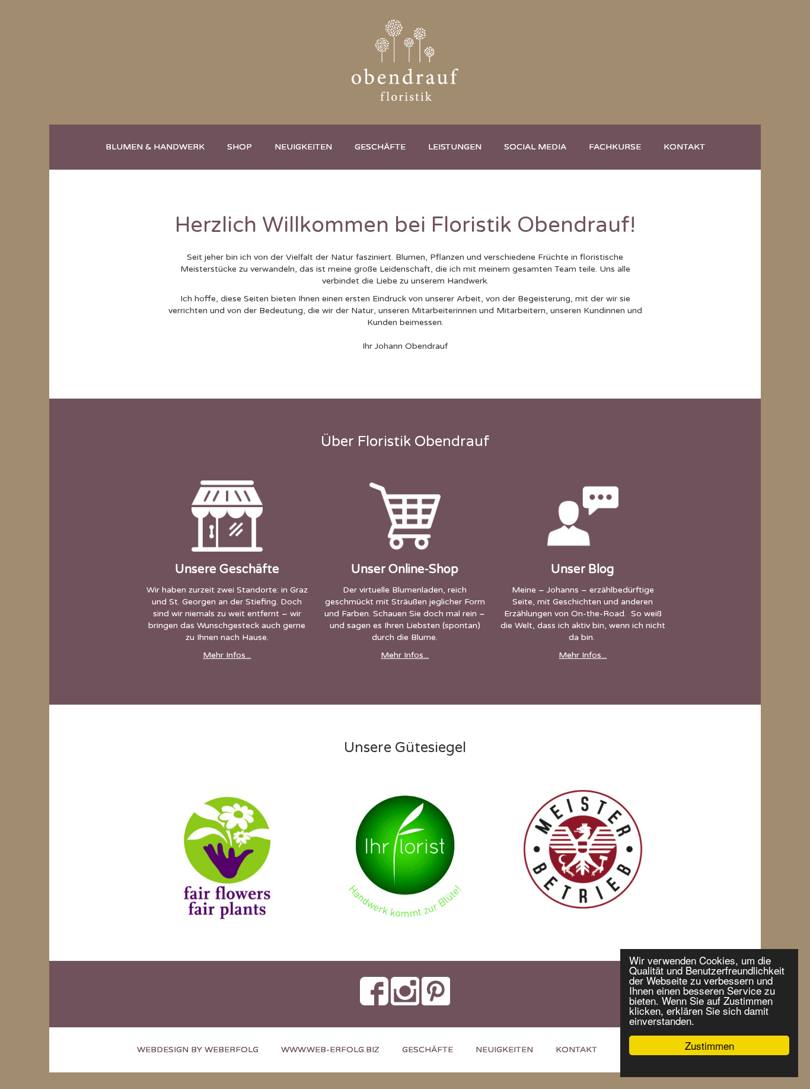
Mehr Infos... (227, 655)
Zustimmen (709, 1045)
